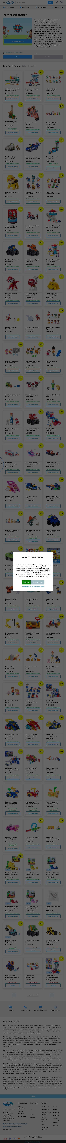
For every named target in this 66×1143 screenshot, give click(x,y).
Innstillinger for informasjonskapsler (33, 587)
